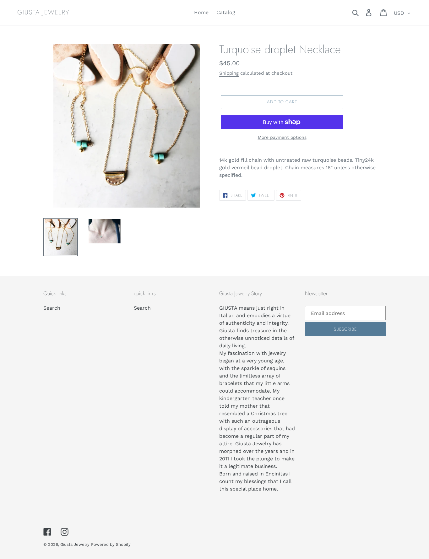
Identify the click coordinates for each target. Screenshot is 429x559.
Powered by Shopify (111, 544)
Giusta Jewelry (43, 12)
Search (51, 308)
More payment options (282, 137)
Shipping (229, 73)
